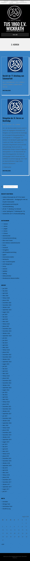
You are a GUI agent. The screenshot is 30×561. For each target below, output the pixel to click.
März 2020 (5, 425)
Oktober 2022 (6, 385)
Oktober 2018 (6, 463)
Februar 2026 (6, 298)
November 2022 (6, 383)
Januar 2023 (5, 378)
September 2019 (6, 439)
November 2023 (6, 357)
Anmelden (5, 501)
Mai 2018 (5, 468)
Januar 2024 (5, 352)
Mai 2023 (5, 369)
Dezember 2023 (6, 354)
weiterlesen (7, 90)
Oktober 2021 (6, 411)
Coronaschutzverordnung (9, 238)
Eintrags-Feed (6, 504)
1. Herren (21, 82)
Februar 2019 (6, 453)
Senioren (4, 269)
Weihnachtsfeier (6, 276)
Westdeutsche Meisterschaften (10, 278)
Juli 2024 (4, 338)
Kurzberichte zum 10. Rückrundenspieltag (13, 213)
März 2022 (5, 399)
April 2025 (5, 319)
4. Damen (15, 84)
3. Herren (9, 84)
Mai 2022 (5, 394)
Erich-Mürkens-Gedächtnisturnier (11, 243)
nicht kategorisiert (7, 264)
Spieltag (5, 87)
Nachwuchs (5, 259)
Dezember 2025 (6, 302)
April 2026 (5, 293)
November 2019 (6, 435)
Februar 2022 (6, 402)
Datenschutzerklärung (21, 2)
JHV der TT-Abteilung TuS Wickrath (11, 209)
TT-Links (11, 2)
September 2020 (6, 423)
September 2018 (6, 465)
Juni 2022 (4, 392)
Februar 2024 (6, 350)
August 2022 (5, 390)
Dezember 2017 (6, 479)
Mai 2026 (5, 291)
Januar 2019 (5, 456)
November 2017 (6, 482)
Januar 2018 (5, 477)
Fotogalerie (4, 2)
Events (4, 245)
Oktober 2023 (6, 359)
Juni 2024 (4, 340)
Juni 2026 (4, 288)
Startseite (6, 1)
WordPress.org (6, 509)
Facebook (5, 247)
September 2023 (6, 361)
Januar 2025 (5, 326)
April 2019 (5, 449)
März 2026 (5, 295)
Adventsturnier (6, 236)
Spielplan (4, 271)
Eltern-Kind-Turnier (7, 240)
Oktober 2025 (6, 307)
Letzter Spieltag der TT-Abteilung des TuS (13, 211)
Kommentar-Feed (7, 506)
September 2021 (6, 413)
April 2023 (5, 371)
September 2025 (6, 310)
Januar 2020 (5, 430)
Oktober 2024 (6, 333)
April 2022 (5, 397)
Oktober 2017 (6, 484)
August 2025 (5, 312)
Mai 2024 (5, 343)
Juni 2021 (4, 416)
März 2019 (5, 451)
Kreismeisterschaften (8, 257)
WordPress (15, 557)
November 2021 (6, 409)
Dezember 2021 (6, 406)
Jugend (4, 254)
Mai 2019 (5, 446)
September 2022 (6, 387)
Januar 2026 (5, 300)
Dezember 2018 (6, 458)
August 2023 (5, 364)
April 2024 (5, 345)
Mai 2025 (5, 317)
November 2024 (6, 331)
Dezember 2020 (6, 418)
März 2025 (5, 321)
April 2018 (5, 470)
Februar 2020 (6, 428)
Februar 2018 (6, 475)
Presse (22, 1)
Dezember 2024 (6, 328)
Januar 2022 (5, 404)
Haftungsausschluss (14, 3)
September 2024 (6, 335)
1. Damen (5, 224)
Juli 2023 (4, 366)
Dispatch (20, 556)
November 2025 (6, 305)
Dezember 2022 (6, 380)
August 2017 (5, 489)
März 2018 (5, 472)
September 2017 (6, 487)
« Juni (2, 544)
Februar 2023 (6, 376)
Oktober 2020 (6, 420)
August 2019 (5, 442)
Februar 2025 (6, 324)
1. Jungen (4, 228)
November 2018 (6, 461)
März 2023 (5, 373)
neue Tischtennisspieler (8, 261)
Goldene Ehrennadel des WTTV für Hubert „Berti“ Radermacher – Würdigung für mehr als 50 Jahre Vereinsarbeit (15, 199)
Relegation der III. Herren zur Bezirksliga (13, 119)
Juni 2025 (4, 314)
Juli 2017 (4, 491)
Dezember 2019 (6, 432)
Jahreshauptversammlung (9, 252)
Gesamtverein (14, 1)
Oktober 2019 (6, 437)
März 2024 (5, 347)
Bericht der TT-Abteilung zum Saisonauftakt (13, 77)
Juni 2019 (4, 444)
